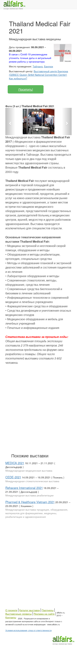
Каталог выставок (29, 610)
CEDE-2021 (13, 477)
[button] (10, 121)
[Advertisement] (38, 408)
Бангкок (48, 66)
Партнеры (48, 610)
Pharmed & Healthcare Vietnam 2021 (30, 502)
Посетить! (25, 89)
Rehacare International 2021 (24, 488)
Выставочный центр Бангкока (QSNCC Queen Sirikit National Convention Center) (38, 73)
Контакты (10, 617)
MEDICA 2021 (14, 463)
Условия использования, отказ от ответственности (28, 630)
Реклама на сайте (44, 614)
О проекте (11, 610)
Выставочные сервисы (18, 614)
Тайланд (38, 66)
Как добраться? (18, 78)
